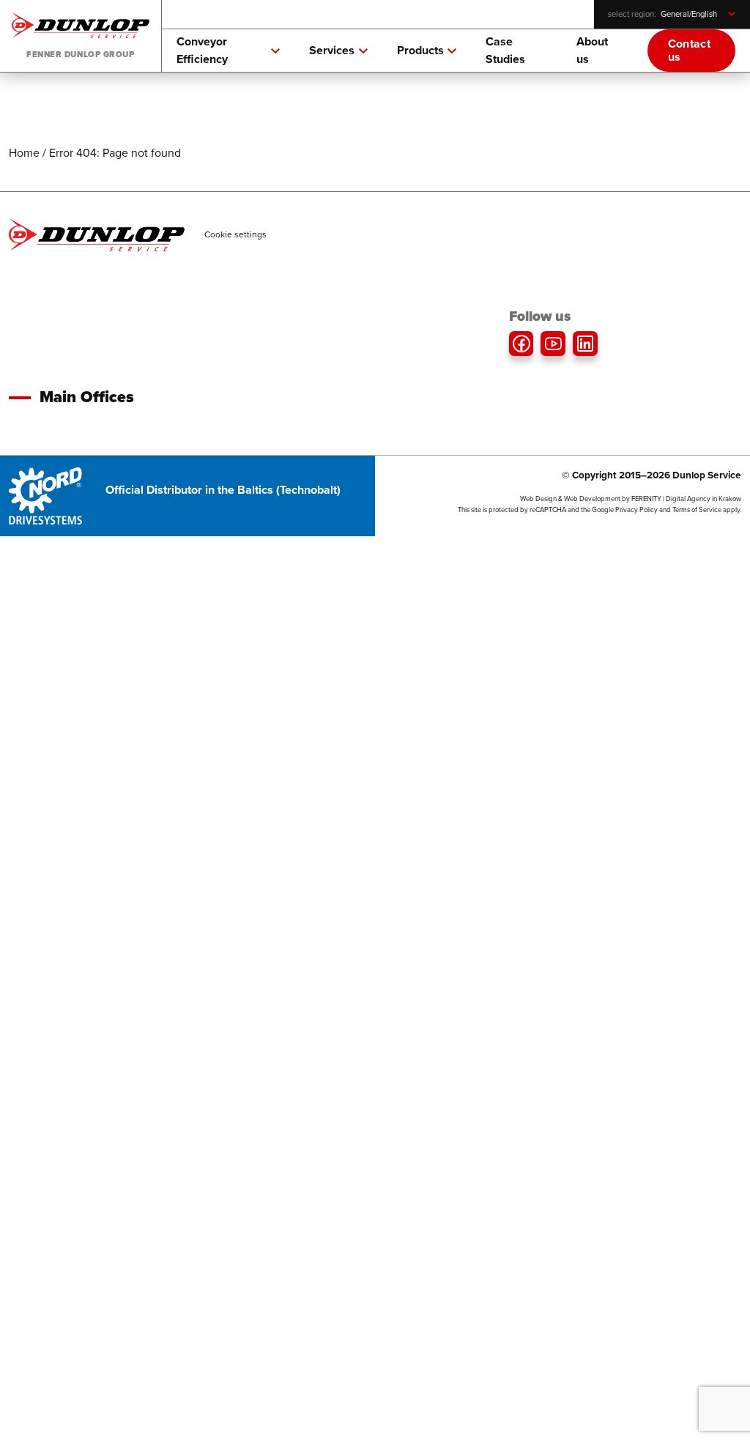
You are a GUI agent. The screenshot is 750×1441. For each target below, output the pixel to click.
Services (331, 50)
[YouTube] (553, 343)
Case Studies (505, 50)
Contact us (689, 50)
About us (592, 50)
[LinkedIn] (585, 343)
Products (420, 50)
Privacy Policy (636, 510)
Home (24, 152)
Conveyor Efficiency (202, 50)
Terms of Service (696, 510)
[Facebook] (521, 343)
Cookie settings (235, 234)
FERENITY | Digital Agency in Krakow (686, 499)
